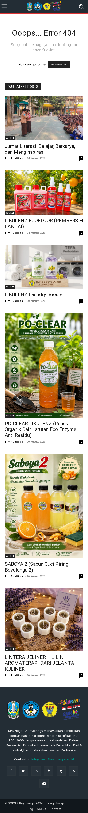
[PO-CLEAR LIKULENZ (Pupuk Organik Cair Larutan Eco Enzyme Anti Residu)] (44, 365)
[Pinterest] (48, 770)
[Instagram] (23, 770)
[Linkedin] (36, 770)
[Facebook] (11, 770)
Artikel (10, 138)
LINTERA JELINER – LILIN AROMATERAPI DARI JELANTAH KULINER (41, 663)
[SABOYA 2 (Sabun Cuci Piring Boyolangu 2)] (44, 506)
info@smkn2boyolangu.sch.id (52, 759)
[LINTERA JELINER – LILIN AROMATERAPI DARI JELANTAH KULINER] (44, 619)
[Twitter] (73, 770)
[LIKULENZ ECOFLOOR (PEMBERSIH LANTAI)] (44, 192)
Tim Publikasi (14, 158)
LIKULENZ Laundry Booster (34, 294)
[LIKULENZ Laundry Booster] (44, 267)
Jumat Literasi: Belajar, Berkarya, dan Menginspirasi (40, 149)
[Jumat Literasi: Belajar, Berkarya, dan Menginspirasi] (44, 118)
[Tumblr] (61, 770)
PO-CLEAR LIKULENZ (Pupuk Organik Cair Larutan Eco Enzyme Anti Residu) (40, 429)
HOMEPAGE (58, 64)
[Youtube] (44, 783)
